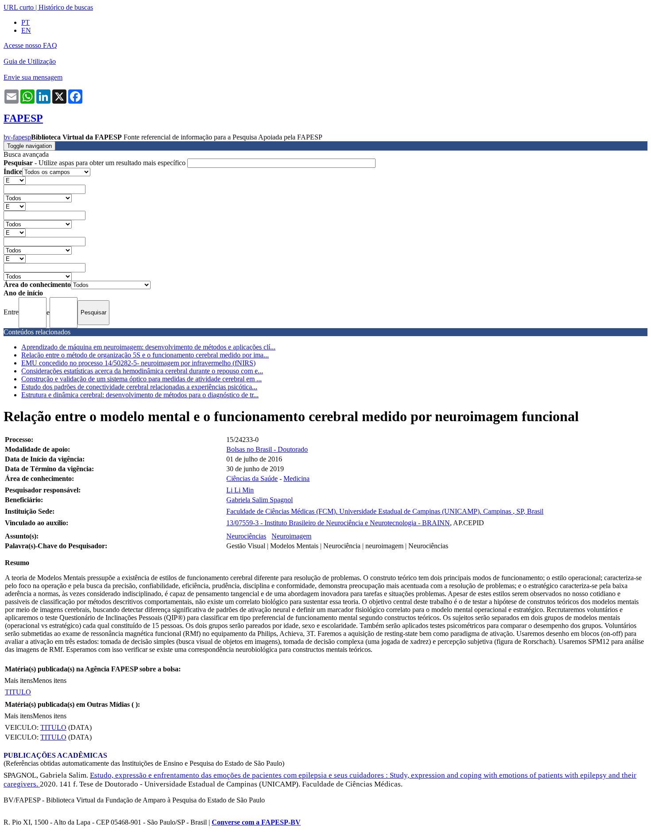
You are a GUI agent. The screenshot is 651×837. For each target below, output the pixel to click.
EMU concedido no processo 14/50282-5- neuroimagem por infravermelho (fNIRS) (138, 363)
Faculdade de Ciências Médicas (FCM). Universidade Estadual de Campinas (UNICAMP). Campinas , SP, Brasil (384, 511)
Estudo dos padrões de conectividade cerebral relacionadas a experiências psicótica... (139, 387)
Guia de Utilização (30, 61)
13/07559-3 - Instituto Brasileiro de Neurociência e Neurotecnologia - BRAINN (338, 523)
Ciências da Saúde (252, 478)
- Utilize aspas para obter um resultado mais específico (95, 163)
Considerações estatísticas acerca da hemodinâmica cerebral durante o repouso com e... (142, 371)
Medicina (296, 478)
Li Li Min (240, 490)
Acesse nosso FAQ (30, 45)
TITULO (18, 692)
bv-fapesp (17, 137)
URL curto (19, 7)
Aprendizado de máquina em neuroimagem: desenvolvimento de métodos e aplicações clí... (148, 347)
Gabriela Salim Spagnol (259, 500)
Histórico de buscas (66, 7)
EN (26, 30)
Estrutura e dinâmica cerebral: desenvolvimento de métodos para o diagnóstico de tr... (140, 395)
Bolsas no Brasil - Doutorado (267, 449)
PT (25, 22)
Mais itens (18, 680)
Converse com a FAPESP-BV (256, 822)
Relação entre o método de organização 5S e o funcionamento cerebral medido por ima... (145, 355)
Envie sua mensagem (33, 77)
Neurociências (246, 536)
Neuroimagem (291, 536)
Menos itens (49, 680)
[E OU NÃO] (15, 180)
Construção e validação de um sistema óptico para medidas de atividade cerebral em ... (141, 379)
